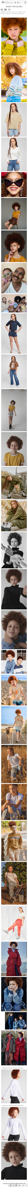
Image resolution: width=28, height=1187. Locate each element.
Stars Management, (18, 1183)
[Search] (15, 2)
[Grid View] (5, 9)
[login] (20, 2)
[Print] (10, 1185)
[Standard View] (9, 9)
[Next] (23, 1185)
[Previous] (20, 1185)
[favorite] (13, 1185)
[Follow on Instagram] (16, 1185)
